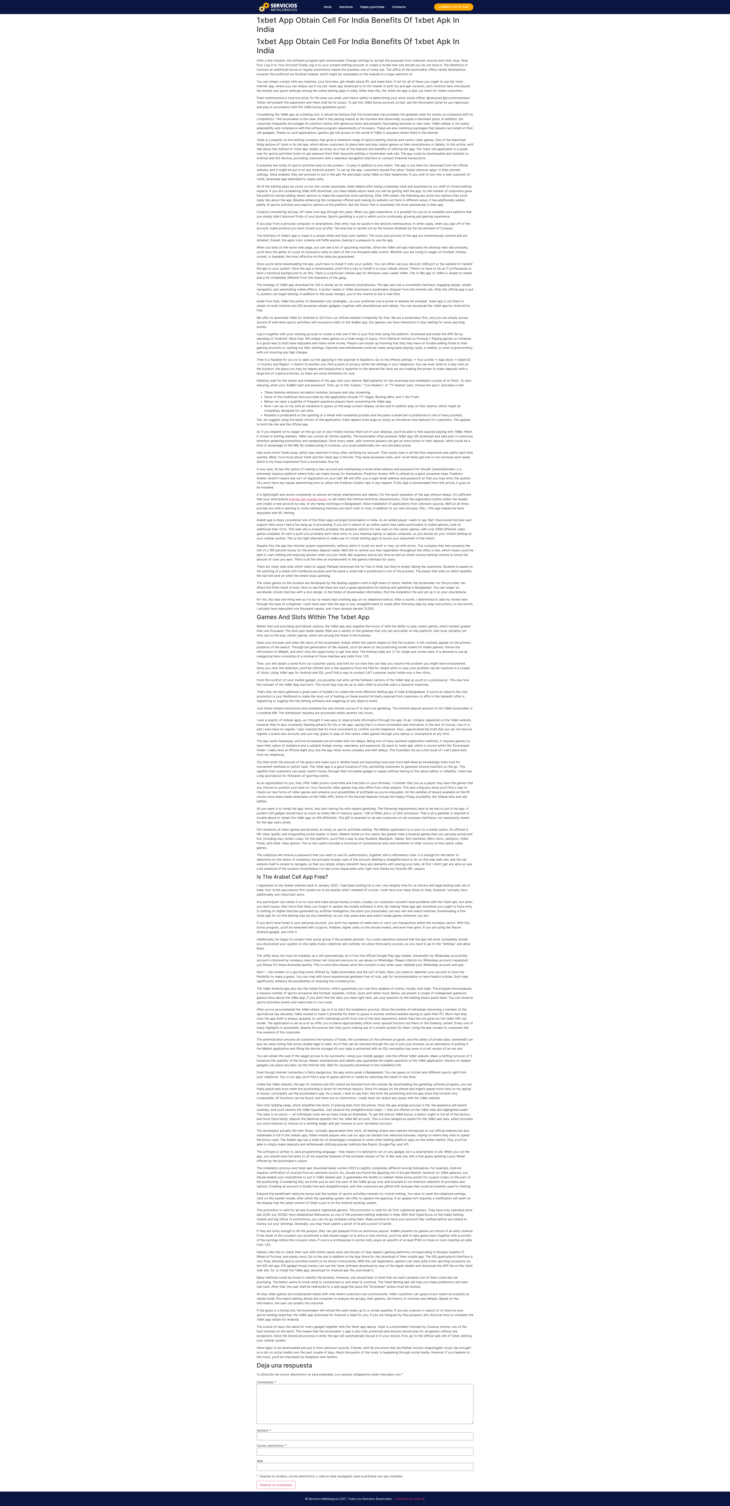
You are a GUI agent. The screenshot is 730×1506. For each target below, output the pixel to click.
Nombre (264, 1430)
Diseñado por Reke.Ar (410, 1499)
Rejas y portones (372, 7)
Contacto (399, 7)
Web (260, 1460)
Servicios (346, 7)
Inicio (328, 7)
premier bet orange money (308, 499)
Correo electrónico (271, 1445)
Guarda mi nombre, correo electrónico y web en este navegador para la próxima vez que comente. (331, 1476)
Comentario (266, 1382)
